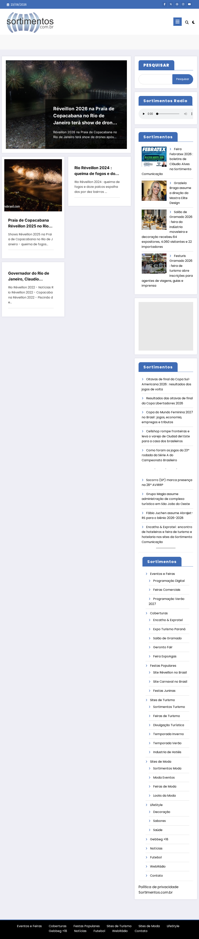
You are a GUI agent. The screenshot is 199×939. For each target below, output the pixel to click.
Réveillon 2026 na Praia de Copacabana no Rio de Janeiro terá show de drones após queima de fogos (85, 116)
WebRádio (158, 866)
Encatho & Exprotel (168, 620)
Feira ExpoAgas (164, 656)
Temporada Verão (167, 743)
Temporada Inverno (168, 734)
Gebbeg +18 (159, 839)
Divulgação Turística (168, 725)
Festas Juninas (164, 690)
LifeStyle (156, 805)
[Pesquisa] (187, 22)
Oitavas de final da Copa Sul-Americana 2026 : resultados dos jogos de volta (166, 384)
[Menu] (177, 21)
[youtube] (189, 4)
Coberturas (159, 613)
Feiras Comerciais (166, 589)
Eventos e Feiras (162, 574)
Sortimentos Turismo (169, 707)
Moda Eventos (164, 777)
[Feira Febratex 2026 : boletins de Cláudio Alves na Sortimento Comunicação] (154, 157)
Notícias (156, 848)
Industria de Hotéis (167, 752)
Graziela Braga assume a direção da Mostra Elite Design (180, 193)
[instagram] (183, 4)
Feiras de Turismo (166, 716)
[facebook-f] (164, 4)
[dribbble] (177, 4)
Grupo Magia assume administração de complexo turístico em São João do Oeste (166, 499)
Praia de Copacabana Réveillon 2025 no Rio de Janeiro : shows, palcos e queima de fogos (28, 223)
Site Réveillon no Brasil (170, 672)
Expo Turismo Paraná (169, 629)
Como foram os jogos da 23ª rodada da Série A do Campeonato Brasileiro (165, 455)
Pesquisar (182, 79)
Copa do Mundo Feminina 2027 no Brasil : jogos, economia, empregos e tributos (167, 417)
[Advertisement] (166, 326)
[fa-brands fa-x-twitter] (170, 4)
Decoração (161, 812)
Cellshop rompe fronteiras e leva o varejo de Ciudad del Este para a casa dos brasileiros (166, 436)
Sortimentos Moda (167, 768)
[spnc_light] (193, 21)
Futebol (156, 857)
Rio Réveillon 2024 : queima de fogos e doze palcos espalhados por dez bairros (97, 171)
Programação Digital (169, 581)
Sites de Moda (160, 761)
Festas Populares (163, 665)
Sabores (159, 821)
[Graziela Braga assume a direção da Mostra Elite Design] (154, 191)
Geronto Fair (163, 647)
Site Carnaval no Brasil (170, 681)
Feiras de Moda (164, 786)
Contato (156, 875)
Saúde (157, 830)
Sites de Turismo (162, 700)
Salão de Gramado (167, 638)
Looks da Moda (164, 795)
